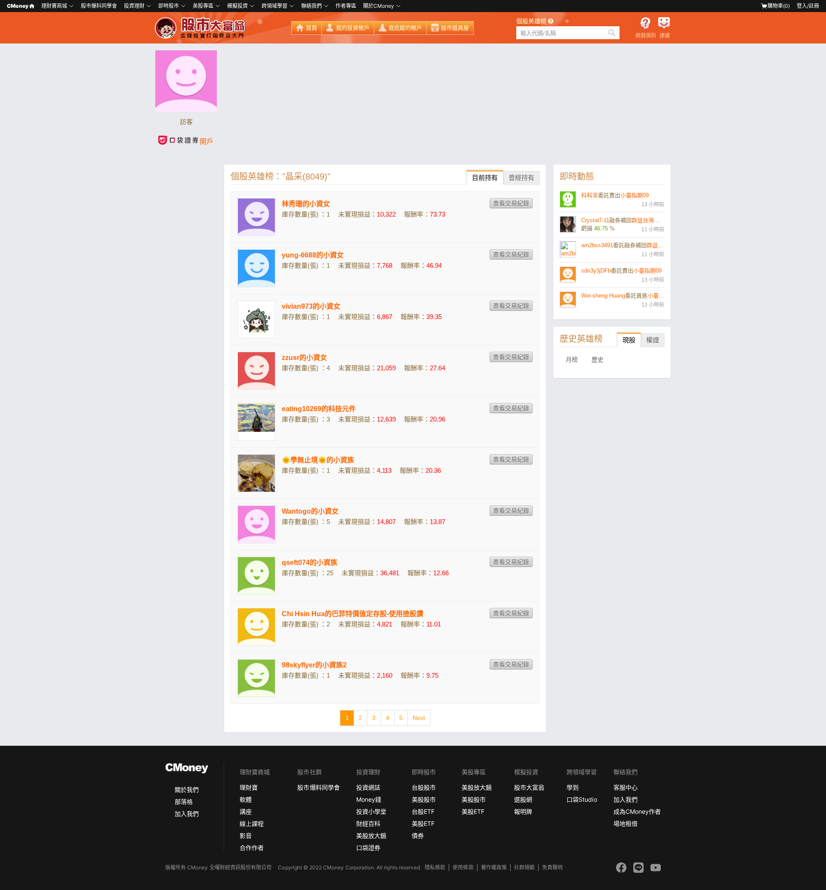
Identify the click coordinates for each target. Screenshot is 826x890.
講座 (246, 811)
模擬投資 (237, 6)
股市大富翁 (529, 787)
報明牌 (523, 811)
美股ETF (423, 823)
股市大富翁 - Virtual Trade (201, 28)
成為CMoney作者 (637, 811)
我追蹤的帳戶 (405, 28)
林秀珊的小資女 (306, 204)
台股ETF (423, 811)
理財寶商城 (54, 6)
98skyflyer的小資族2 (314, 665)
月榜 (572, 359)
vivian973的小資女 (311, 306)
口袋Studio (582, 799)
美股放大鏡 (371, 835)
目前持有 (485, 177)
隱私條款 (435, 867)
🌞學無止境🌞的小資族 (318, 460)
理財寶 (249, 787)
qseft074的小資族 (309, 562)
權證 (652, 340)
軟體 (246, 799)
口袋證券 (368, 847)
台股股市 (424, 787)
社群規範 (524, 867)
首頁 (311, 28)
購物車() (778, 6)
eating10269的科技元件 (319, 408)
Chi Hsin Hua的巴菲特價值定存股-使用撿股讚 (352, 613)
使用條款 (463, 867)
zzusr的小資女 (304, 357)
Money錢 (368, 799)
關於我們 (187, 789)
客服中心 (625, 787)
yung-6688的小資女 (313, 255)
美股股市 (424, 799)
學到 (573, 787)
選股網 (523, 799)
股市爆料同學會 (99, 6)
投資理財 (134, 6)
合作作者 (252, 847)
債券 (418, 835)
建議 (665, 36)
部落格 (184, 801)
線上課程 (252, 823)
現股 (629, 340)
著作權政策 (494, 867)
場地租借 (625, 823)
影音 (246, 835)
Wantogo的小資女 (310, 511)
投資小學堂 (371, 811)
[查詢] (612, 32)
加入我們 (187, 813)
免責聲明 (552, 867)
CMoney (17, 6)
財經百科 (368, 823)
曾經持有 (521, 177)
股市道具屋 (455, 28)
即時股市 (168, 6)
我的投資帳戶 (353, 28)
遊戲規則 (645, 36)
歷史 (598, 359)
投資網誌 (368, 787)
